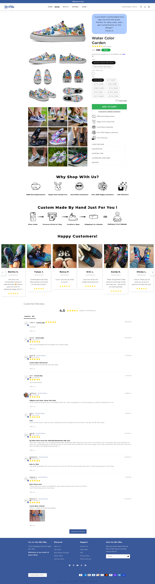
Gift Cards (57, 549)
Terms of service (93, 581)
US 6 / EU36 (98, 80)
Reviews (95, 162)
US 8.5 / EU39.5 (99, 88)
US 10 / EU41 (98, 92)
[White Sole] (93, 73)
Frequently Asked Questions (109, 111)
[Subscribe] (128, 556)
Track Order (84, 549)
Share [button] (33, 331)
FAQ (81, 553)
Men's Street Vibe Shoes (102, 67)
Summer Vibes (59, 559)
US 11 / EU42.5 (99, 96)
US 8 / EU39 (112, 84)
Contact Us (84, 546)
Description (97, 149)
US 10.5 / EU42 (112, 92)
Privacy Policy (84, 556)
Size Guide (123, 100)
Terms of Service (85, 559)
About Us (57, 546)
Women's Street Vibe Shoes (104, 63)
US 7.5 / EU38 (98, 84)
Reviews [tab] (28, 316)
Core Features (98, 144)
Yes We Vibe (65, 581)
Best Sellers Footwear (61, 553)
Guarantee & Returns (101, 158)
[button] (57, 7)
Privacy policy (83, 581)
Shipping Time (97, 153)
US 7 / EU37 (111, 80)
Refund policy (74, 581)
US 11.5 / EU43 (113, 96)
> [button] (78, 531)
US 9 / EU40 (113, 88)
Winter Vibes (58, 556)
